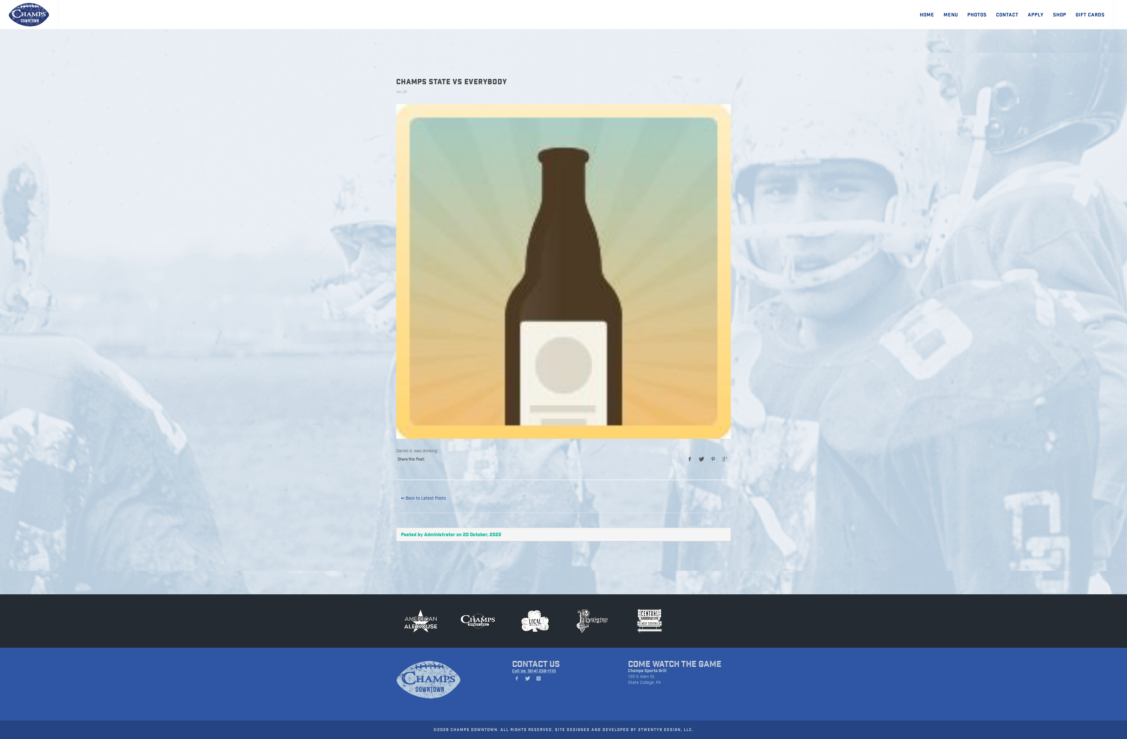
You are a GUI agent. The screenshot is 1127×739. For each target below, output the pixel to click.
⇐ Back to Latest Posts (423, 497)
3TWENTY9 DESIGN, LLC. (666, 729)
